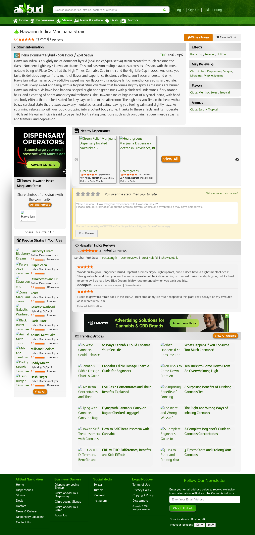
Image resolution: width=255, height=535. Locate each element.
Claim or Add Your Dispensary (66, 494)
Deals (114, 20)
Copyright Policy (143, 495)
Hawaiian (61, 66)
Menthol (204, 92)
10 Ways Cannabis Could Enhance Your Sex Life (126, 347)
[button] (133, 285)
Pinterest (99, 495)
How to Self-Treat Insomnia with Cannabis (125, 431)
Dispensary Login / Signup (67, 486)
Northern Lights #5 (37, 66)
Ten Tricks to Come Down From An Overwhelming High (207, 368)
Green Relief (88, 171)
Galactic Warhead (43, 307)
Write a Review (200, 37)
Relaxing (209, 54)
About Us (61, 515)
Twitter (98, 484)
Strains (67, 20)
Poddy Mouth (40, 363)
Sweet (215, 92)
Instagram (100, 500)
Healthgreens (129, 171)
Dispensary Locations (30, 516)
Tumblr (98, 490)
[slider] (26, 39)
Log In (180, 10)
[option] (98, 160)
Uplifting (222, 54)
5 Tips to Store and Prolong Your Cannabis (207, 452)
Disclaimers (140, 500)
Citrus (193, 92)
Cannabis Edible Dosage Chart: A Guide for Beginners (125, 368)
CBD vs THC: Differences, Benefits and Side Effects (126, 452)
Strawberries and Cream (47, 279)
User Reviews (129, 258)
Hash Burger (39, 377)
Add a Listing (212, 10)
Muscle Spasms (213, 75)
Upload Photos (40, 204)
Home (23, 20)
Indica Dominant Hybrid (38, 55)
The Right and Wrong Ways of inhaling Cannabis (206, 410)
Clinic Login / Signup (68, 501)
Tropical (225, 92)
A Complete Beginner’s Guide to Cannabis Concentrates (207, 431)
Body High (196, 54)
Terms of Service (155, 226)
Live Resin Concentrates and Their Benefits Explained (126, 389)
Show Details (169, 258)
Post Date (92, 258)
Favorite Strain (228, 37)
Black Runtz (38, 321)
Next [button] (237, 160)
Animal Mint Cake (43, 335)
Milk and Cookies (42, 349)
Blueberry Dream (42, 251)
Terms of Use (141, 484)
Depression (214, 71)
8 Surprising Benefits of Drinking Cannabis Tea (207, 389)
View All (40, 391)
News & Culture (91, 20)
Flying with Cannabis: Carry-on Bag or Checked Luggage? (124, 410)
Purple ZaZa (39, 265)
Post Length (109, 258)
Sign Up (193, 10)
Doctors (132, 20)
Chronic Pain (198, 71)
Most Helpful (149, 258)
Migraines (196, 75)
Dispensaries (45, 20)
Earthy (203, 109)
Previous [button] (76, 160)
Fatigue (227, 71)
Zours (34, 293)
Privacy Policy (135, 226)
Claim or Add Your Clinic (66, 508)
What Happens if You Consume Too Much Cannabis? (206, 347)
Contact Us (23, 522)
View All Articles (225, 335)
